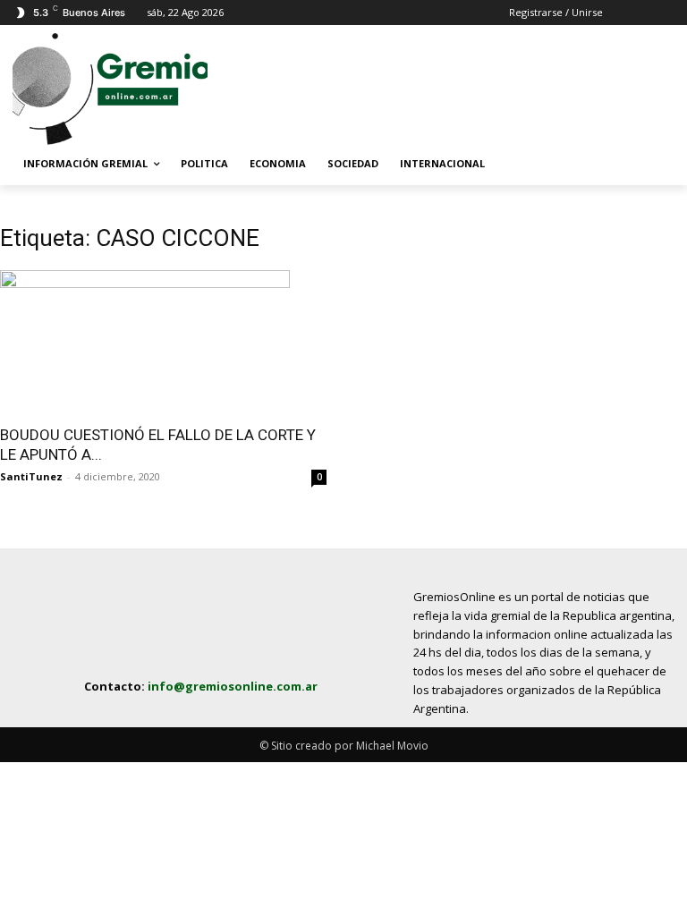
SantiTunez (31, 476)
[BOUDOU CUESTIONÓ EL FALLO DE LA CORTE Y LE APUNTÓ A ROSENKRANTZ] (163, 341)
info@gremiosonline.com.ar (233, 686)
